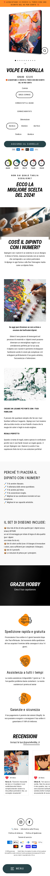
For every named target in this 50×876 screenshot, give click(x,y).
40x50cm (12, 126)
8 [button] (30, 60)
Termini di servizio (25, 837)
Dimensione (25, 119)
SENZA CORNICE (25, 95)
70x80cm (18, 134)
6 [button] (26, 60)
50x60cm (24, 126)
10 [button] (35, 60)
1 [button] (15, 60)
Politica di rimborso (16, 833)
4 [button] (22, 60)
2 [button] (18, 60)
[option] (25, 32)
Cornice (25, 88)
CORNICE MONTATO (24, 111)
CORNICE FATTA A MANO (24, 103)
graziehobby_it (32, 742)
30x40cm (30, 134)
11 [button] (25, 64)
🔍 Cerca (14, 829)
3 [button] (20, 60)
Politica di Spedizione (33, 833)
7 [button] (28, 60)
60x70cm (37, 126)
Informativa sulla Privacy (30, 829)
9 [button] (33, 60)
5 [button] (24, 60)
